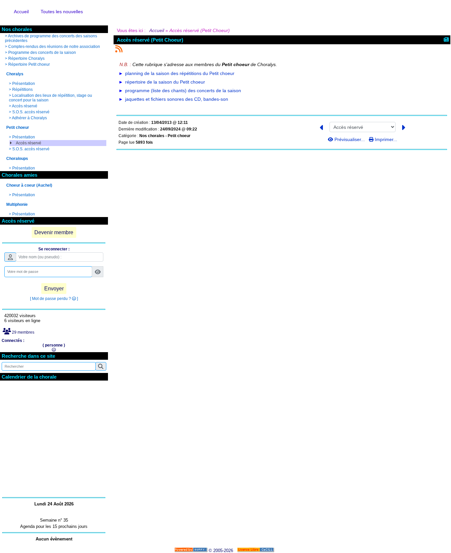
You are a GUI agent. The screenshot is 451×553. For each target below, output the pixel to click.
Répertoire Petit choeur (29, 64)
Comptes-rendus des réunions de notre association (54, 46)
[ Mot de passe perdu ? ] (54, 298)
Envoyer (54, 288)
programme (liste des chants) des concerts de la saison (183, 90)
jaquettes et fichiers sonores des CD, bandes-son (176, 99)
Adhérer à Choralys (29, 118)
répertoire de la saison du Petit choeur (165, 82)
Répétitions (22, 89)
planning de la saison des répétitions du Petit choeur (179, 73)
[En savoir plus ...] (256, 550)
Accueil (156, 30)
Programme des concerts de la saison (42, 52)
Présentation (23, 83)
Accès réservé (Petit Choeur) (150, 40)
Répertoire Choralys (26, 58)
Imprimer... (385, 139)
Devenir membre (53, 232)
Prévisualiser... (349, 139)
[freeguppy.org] (191, 550)
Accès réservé (24, 106)
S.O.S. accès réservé (31, 112)
